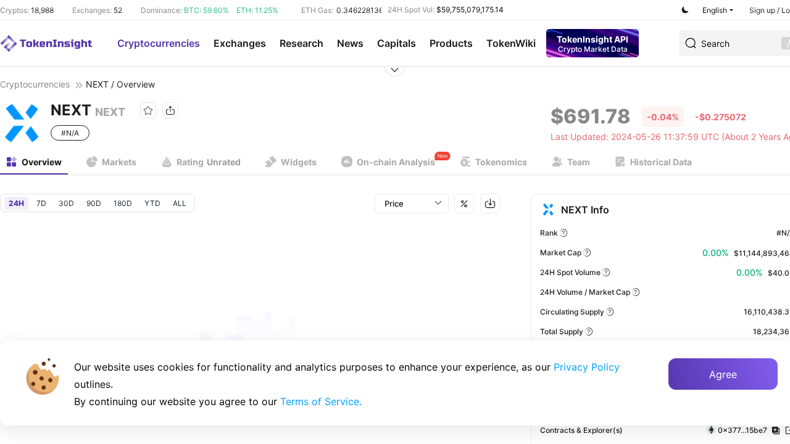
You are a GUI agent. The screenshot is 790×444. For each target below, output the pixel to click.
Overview (42, 162)
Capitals (396, 43)
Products (451, 43)
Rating (209, 162)
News (350, 43)
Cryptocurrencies (158, 43)
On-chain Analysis (396, 162)
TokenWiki (511, 43)
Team (578, 162)
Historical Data (661, 162)
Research (301, 43)
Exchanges (240, 43)
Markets (119, 162)
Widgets (299, 162)
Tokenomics (501, 162)
